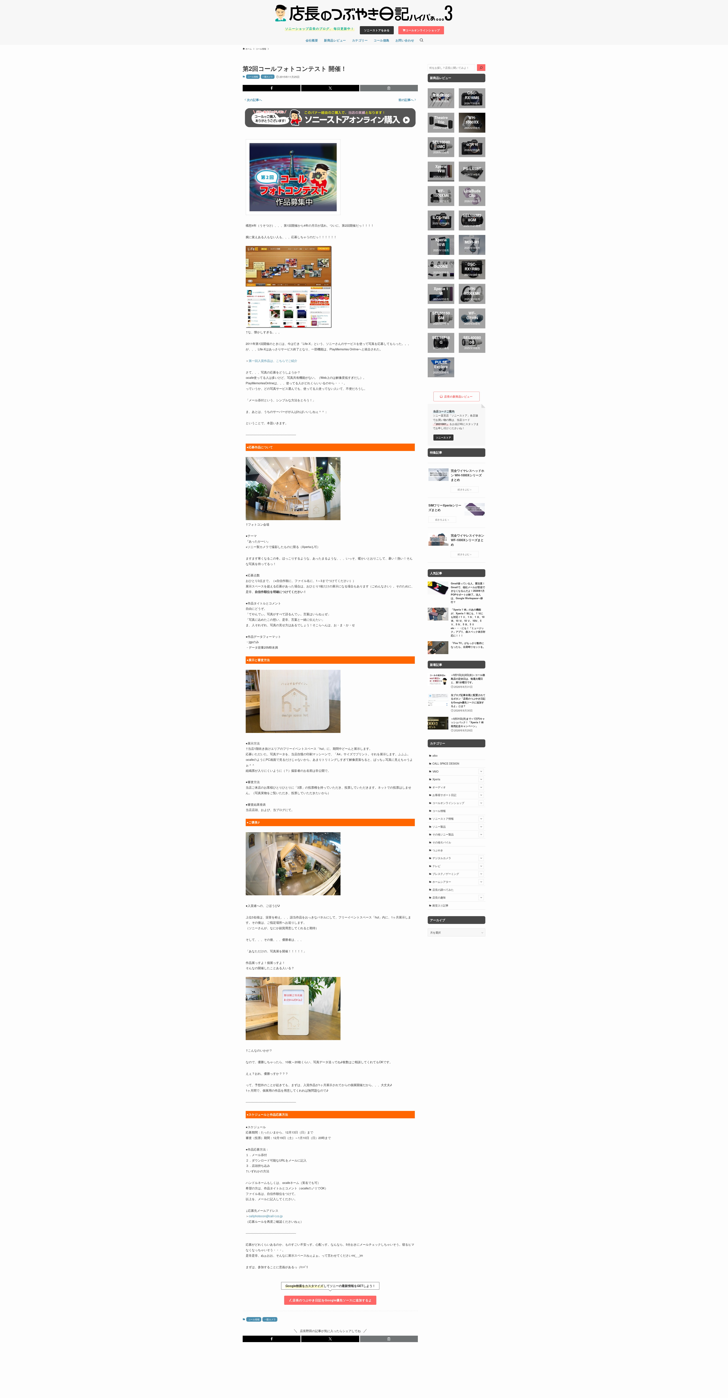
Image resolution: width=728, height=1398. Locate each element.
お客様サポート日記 (444, 795)
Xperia (436, 779)
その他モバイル (441, 842)
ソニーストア (443, 437)
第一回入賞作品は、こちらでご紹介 (273, 361)
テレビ (436, 866)
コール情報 (253, 76)
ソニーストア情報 (443, 818)
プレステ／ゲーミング (445, 874)
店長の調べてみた (443, 890)
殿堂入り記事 (440, 905)
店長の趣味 (439, 897)
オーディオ (439, 787)
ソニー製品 (439, 826)
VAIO (435, 771)
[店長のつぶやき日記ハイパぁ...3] (364, 13)
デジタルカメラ (441, 858)
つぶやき (437, 850)
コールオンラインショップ (448, 803)
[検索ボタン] (421, 40)
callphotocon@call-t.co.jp (266, 1216)
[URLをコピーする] (389, 88)
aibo (435, 755)
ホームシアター (441, 882)
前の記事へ (406, 100)
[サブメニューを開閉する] (481, 771)
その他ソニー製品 (443, 834)
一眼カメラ (267, 76)
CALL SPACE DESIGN (445, 763)
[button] (271, 88)
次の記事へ (254, 100)
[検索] (481, 67)
